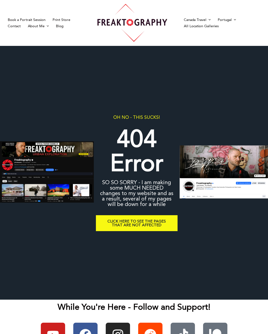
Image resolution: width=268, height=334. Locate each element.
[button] (47, 26)
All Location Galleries (201, 26)
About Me (36, 26)
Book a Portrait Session (26, 20)
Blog (59, 26)
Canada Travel (195, 20)
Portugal (225, 20)
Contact (14, 26)
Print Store (61, 20)
